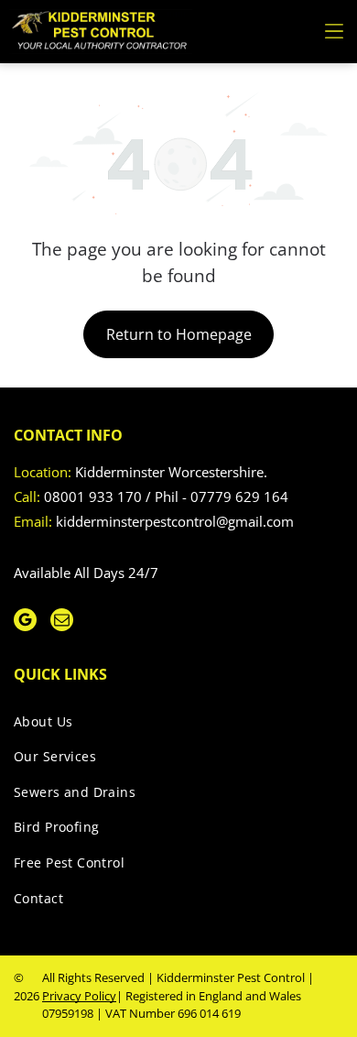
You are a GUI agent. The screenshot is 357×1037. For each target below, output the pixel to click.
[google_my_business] (25, 622)
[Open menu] (334, 31)
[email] (61, 622)
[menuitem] (172, 725)
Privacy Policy (79, 996)
